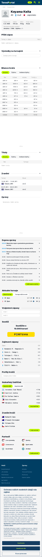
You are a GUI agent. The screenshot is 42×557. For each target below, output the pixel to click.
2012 (4, 90)
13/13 (14, 83)
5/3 (15, 105)
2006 (4, 105)
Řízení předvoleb (20, 553)
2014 (4, 83)
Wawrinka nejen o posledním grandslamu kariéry (19, 244)
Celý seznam (34, 430)
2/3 (35, 93)
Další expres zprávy (32, 284)
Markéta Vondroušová (7, 477)
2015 (4, 80)
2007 (4, 102)
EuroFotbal (9, 449)
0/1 (25, 80)
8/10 (34, 83)
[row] (21, 80)
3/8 (15, 80)
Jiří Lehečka (4, 472)
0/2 (25, 93)
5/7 (15, 96)
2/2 (25, 87)
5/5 (15, 102)
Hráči (4, 7)
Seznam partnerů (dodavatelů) (14, 538)
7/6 (15, 93)
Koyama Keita (10, 7)
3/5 (35, 96)
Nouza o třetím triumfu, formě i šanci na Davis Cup (21, 252)
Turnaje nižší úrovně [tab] (21, 294)
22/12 (14, 90)
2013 (4, 87)
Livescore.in (10, 444)
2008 (4, 99)
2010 (4, 96)
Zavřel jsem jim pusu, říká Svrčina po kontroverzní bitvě (21, 269)
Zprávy (28, 440)
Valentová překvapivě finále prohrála (17, 257)
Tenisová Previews (27, 472)
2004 (4, 111)
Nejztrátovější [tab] (19, 386)
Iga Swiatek (4, 480)
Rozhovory (25, 474)
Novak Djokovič (5, 469)
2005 (4, 108)
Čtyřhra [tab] (13, 72)
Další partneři (34, 453)
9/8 (35, 87)
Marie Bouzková (5, 483)
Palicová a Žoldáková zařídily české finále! (19, 273)
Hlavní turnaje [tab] (7, 294)
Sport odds (29, 444)
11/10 (14, 87)
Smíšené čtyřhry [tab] (24, 72)
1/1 (25, 96)
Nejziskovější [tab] (7, 386)
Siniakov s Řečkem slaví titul (14, 277)
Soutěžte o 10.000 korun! (21, 327)
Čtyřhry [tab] (13, 157)
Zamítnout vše (21, 548)
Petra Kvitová (4, 474)
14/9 (34, 90)
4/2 (25, 83)
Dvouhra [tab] (5, 72)
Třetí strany (34, 521)
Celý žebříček (34, 406)
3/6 (35, 80)
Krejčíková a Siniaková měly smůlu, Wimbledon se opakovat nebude (21, 264)
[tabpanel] (21, 96)
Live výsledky (10, 440)
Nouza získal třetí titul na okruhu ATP (17, 260)
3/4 (35, 102)
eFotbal (28, 449)
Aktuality (24, 469)
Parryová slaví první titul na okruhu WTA (19, 248)
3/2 (15, 111)
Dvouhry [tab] (5, 157)
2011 (4, 93)
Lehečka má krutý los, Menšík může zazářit (19, 280)
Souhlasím (21, 543)
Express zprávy (26, 477)
